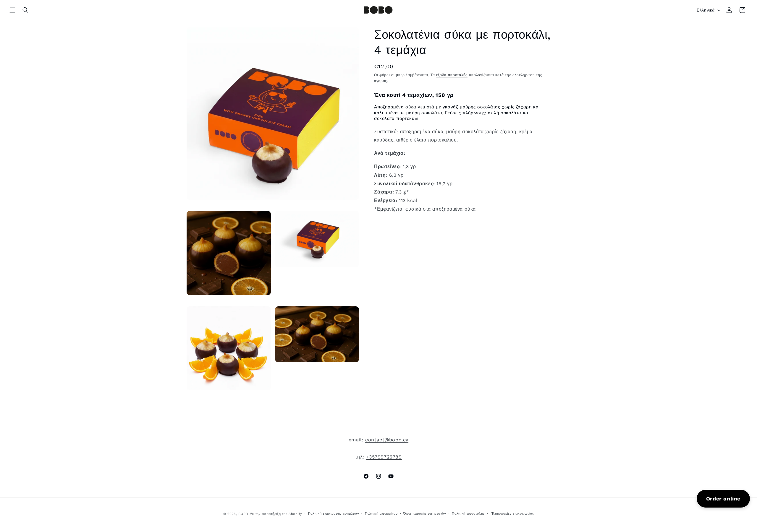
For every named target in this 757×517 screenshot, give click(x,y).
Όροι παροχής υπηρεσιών (424, 514)
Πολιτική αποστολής (468, 514)
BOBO (243, 514)
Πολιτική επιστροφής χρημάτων (333, 514)
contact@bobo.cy (386, 440)
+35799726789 (384, 457)
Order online (723, 498)
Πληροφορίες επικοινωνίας (512, 514)
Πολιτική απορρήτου (381, 514)
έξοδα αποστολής (452, 75)
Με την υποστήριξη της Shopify (276, 514)
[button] (12, 10)
